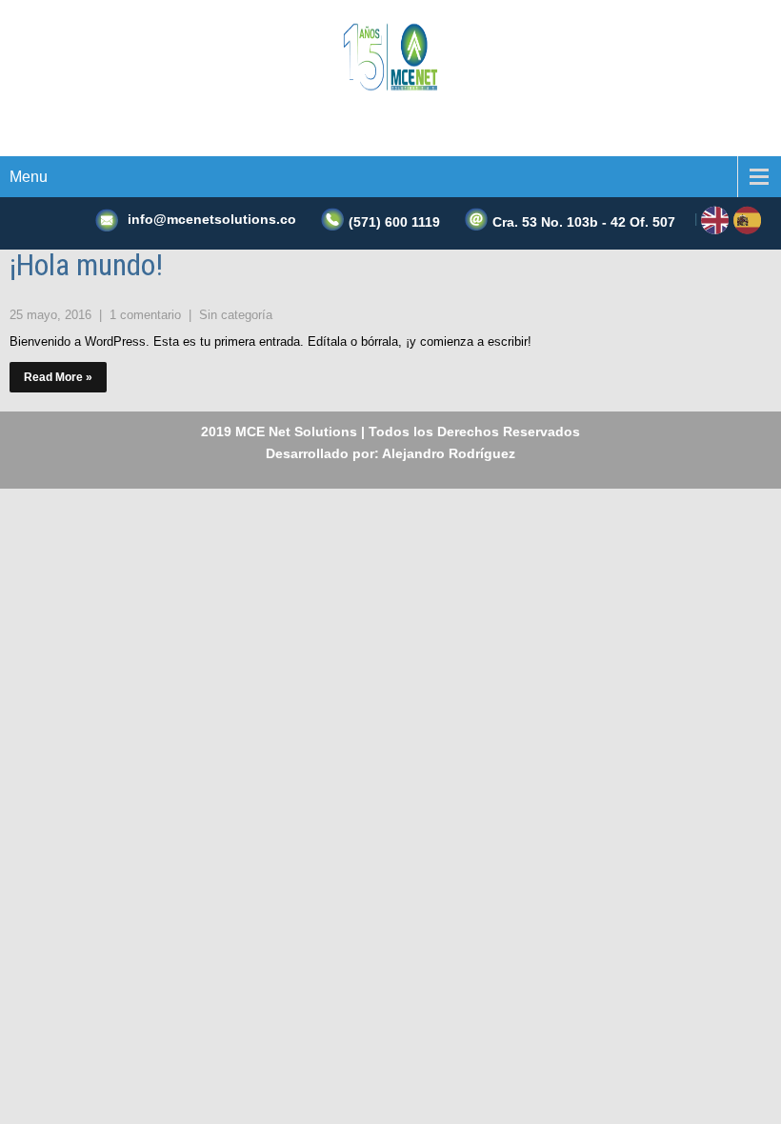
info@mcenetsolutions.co (212, 219)
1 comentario (147, 315)
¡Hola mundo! (86, 265)
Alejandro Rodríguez (448, 453)
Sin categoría (235, 315)
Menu (29, 177)
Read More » (58, 377)
